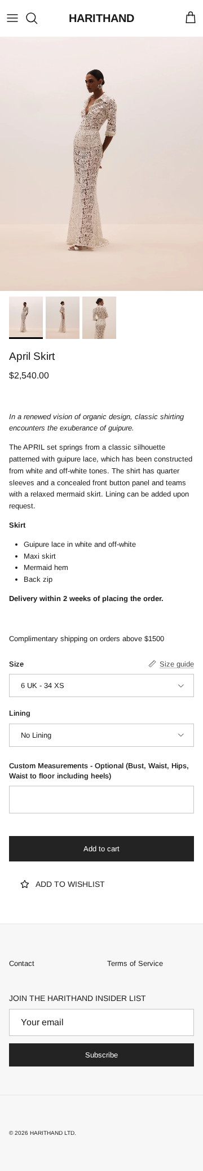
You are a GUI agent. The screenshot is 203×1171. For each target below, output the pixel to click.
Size (16, 664)
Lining (19, 713)
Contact (21, 963)
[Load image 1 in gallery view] (101, 164)
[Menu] (12, 18)
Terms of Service (135, 963)
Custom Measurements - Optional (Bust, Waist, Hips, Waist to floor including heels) (99, 770)
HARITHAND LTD (52, 1133)
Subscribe (101, 1055)
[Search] (37, 18)
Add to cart (101, 848)
